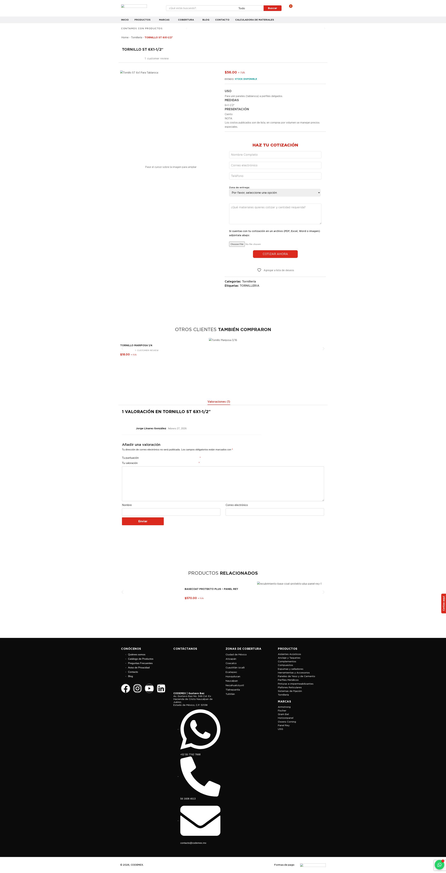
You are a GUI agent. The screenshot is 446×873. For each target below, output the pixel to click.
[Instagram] (137, 688)
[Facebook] (125, 688)
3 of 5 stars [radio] (213, 458)
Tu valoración (161, 463)
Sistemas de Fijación (290, 691)
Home (125, 37)
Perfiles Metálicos (288, 679)
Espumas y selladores (290, 669)
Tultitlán (230, 694)
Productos (142, 19)
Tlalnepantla (233, 689)
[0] (288, 8)
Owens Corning (287, 721)
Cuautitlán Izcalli (235, 667)
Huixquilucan (233, 676)
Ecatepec (231, 672)
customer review (147, 350)
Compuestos (285, 665)
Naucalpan (232, 680)
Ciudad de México (236, 654)
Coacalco (231, 663)
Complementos (287, 661)
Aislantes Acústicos (289, 654)
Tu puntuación (161, 457)
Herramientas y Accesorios (294, 672)
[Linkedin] (161, 688)
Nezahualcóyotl (235, 685)
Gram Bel (283, 714)
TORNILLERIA (249, 285)
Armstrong (284, 706)
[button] (187, 28)
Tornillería (136, 37)
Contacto (222, 19)
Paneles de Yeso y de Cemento (296, 676)
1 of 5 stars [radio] (204, 458)
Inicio (125, 19)
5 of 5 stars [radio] (221, 458)
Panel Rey (284, 725)
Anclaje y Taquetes (289, 657)
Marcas (164, 19)
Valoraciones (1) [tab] (218, 401)
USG (280, 729)
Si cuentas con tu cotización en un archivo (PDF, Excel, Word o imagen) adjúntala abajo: (274, 233)
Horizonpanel (285, 717)
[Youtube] (149, 688)
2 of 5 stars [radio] (209, 458)
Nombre (127, 505)
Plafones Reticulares (290, 687)
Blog (205, 19)
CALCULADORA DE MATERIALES (254, 19)
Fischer (282, 710)
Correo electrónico (237, 505)
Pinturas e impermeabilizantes (295, 683)
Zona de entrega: (239, 187)
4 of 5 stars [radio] (217, 458)
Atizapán (231, 658)
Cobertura (186, 19)
